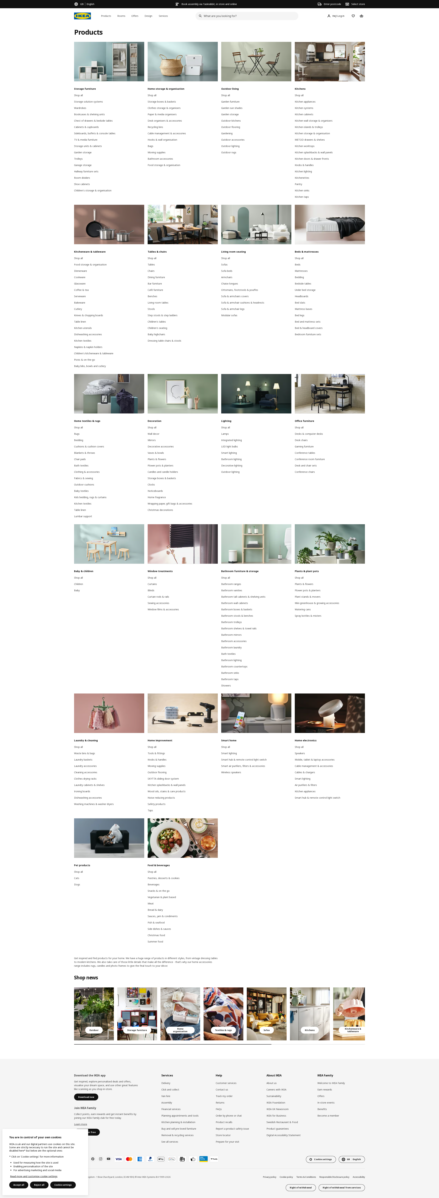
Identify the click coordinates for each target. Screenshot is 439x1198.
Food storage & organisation (164, 165)
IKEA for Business (276, 1115)
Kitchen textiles (82, 340)
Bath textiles (81, 465)
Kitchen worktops (305, 146)
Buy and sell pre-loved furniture (178, 1128)
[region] (45, 1162)
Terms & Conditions (306, 1177)
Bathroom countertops (234, 666)
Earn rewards (324, 1089)
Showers (226, 685)
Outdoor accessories (233, 139)
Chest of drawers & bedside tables (93, 120)
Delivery (165, 1083)
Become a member (328, 1115)
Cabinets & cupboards (86, 127)
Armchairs (226, 277)
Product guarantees (277, 1128)
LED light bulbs (229, 446)
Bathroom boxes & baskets (236, 609)
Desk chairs (301, 440)
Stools (151, 309)
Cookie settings (63, 1184)
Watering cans (303, 609)
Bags (150, 146)
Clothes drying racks (85, 778)
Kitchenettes (302, 177)
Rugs (77, 433)
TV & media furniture (85, 139)
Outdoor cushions (84, 484)
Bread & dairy (155, 909)
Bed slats (300, 302)
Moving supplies (156, 152)
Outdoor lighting (230, 146)
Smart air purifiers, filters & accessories (243, 766)
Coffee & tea (81, 290)
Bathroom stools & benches (237, 615)
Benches (152, 296)
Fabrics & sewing (83, 478)
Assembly (166, 1102)
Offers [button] (134, 15)
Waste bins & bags (84, 753)
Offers (320, 1096)
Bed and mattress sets (308, 321)
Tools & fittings (156, 753)
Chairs (151, 270)
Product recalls (224, 1122)
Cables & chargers (305, 772)
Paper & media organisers (162, 114)
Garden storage (83, 152)
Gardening (227, 133)
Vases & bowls (156, 452)
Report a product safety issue (232, 1128)
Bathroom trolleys (231, 622)
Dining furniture (156, 277)
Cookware (79, 277)
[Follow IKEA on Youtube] (108, 1159)
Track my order (224, 1096)
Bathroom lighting (231, 459)
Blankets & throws (84, 452)
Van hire (165, 1096)
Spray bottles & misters (308, 615)
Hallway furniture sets (86, 171)
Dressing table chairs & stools (164, 340)
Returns (220, 1102)
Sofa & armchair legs (233, 309)
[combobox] (245, 16)
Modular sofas (229, 315)
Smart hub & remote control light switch (244, 759)
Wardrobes (80, 108)
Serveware (80, 296)
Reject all (39, 1184)
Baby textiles (81, 491)
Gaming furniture (304, 446)
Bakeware (79, 302)
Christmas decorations (160, 510)
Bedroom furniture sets (308, 334)
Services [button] (163, 15)
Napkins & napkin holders (88, 347)
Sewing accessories (158, 603)
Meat (151, 903)
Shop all (78, 95)
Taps (150, 810)
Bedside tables (303, 283)
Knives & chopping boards (88, 315)
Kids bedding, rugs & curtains (90, 497)
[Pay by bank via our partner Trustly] (214, 1159)
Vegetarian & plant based (162, 897)
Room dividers (82, 177)
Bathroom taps (230, 679)
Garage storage (83, 165)
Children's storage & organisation (92, 190)
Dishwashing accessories (88, 334)
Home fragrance (157, 497)
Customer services (226, 1083)
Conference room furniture (310, 459)
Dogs (77, 884)
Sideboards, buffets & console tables (94, 133)
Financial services (171, 1109)
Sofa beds (226, 270)
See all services (169, 1141)
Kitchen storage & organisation (312, 133)
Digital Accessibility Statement (283, 1135)
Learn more (80, 1124)
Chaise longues (229, 283)
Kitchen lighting (303, 171)
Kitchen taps (302, 196)
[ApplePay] (161, 1159)
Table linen (80, 321)
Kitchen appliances (305, 101)
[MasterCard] (129, 1159)
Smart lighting (229, 452)
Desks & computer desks (309, 433)
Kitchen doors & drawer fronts (312, 158)
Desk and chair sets (306, 465)
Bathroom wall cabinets (234, 603)
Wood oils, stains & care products (167, 791)
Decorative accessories (161, 446)
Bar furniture (155, 283)
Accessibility (359, 1177)
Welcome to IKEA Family (331, 1083)
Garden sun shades (231, 108)
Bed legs (299, 315)
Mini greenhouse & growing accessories (317, 603)
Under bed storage (305, 290)
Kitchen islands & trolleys (309, 127)
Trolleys (78, 158)
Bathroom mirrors (231, 634)
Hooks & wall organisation (162, 139)
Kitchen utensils (83, 328)
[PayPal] (150, 1159)
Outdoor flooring (230, 127)
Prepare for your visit (227, 1141)
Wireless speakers (231, 772)
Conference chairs (305, 471)
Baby (77, 590)
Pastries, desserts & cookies (164, 878)
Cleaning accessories (85, 772)
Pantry (298, 184)
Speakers (300, 753)
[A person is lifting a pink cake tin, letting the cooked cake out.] (353, 1013)
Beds (297, 264)
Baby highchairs (156, 334)
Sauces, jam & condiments (163, 916)
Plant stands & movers (308, 596)
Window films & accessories (163, 609)
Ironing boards (82, 791)
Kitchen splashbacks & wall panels (314, 152)
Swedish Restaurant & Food (282, 1122)
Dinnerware (80, 270)
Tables (151, 264)
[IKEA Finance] (193, 1159)
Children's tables (157, 321)
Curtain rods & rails (158, 596)
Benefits (322, 1109)
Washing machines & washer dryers (94, 804)
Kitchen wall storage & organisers (314, 120)
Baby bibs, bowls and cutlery (90, 366)
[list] (219, 1014)
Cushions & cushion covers (89, 446)
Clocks (151, 484)
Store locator (223, 1135)
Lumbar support (83, 516)
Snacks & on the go (159, 890)
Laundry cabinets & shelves (89, 785)
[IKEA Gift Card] (182, 1159)
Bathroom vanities (231, 590)
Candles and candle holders (163, 471)
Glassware (80, 283)
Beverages (153, 884)
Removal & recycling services (177, 1135)
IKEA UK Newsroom (277, 1109)
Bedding (299, 277)
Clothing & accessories (87, 471)
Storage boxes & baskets (162, 101)
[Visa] (118, 1159)
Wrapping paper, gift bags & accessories (170, 503)
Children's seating (157, 328)
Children (78, 584)
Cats (76, 878)
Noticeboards (155, 491)
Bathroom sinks (230, 672)
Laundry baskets (83, 759)
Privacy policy (269, 1177)
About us (271, 1083)
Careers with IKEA (276, 1089)
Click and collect (170, 1089)
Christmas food (156, 935)
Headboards (301, 296)
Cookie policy (286, 1177)
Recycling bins (155, 127)
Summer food (155, 941)
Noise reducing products (161, 797)
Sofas (224, 264)
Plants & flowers (157, 459)
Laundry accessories (85, 766)
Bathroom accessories (160, 158)
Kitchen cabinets (304, 114)
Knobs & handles (304, 165)
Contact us (222, 1089)
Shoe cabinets (82, 184)
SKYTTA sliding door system (163, 778)
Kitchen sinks (302, 190)
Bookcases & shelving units (89, 114)
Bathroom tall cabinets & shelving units (243, 596)
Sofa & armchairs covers (235, 296)
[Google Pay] (171, 1159)
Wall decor (153, 433)
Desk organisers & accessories (165, 120)
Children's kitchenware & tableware (93, 353)
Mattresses (301, 270)
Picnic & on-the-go (84, 359)
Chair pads (80, 459)
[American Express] (139, 1159)
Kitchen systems (304, 108)
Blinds (151, 590)
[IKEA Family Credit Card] (203, 1159)
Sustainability (273, 1096)
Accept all (18, 1184)
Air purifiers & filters (306, 785)
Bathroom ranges (231, 584)
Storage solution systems (88, 101)
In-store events (326, 1102)
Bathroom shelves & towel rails (239, 628)
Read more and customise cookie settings (33, 1176)
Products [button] (106, 15)
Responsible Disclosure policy (334, 1177)
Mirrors (152, 440)
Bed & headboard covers (309, 328)
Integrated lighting (231, 440)
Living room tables (158, 302)
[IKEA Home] (82, 16)
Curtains (152, 584)
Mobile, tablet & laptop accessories (315, 759)
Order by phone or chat (229, 1115)
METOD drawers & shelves (310, 139)
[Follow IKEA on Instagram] (101, 1159)
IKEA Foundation (275, 1102)
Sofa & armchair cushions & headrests (242, 302)
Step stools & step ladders (162, 315)
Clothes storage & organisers (164, 108)
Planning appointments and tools (180, 1115)
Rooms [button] (121, 15)
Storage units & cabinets (88, 146)
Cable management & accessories (167, 133)
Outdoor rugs (228, 152)
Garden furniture (230, 101)
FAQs (219, 1109)
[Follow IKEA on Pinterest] (93, 1159)
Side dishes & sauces (159, 928)
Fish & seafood (156, 922)
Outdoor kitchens (231, 120)
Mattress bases (303, 309)
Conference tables (305, 452)
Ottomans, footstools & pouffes (239, 290)
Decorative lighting (231, 465)
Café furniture (155, 290)
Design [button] (148, 15)
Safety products (156, 804)
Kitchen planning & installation (178, 1122)
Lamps (225, 433)
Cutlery (78, 309)
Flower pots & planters (160, 465)
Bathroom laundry (231, 647)
